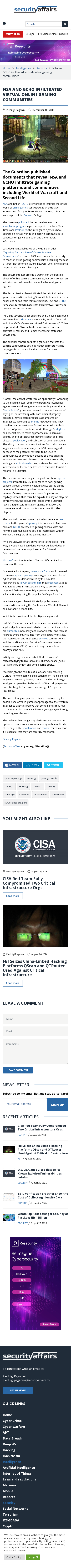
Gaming (31, 778)
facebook (14, 765)
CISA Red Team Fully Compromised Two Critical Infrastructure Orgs (29, 883)
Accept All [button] (33, 1557)
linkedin (35, 765)
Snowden (29, 215)
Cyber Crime (12, 1421)
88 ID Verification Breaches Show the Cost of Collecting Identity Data (43, 1195)
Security (42, 68)
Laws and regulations (19, 1479)
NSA (5, 203)
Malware (9, 1485)
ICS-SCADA (11, 1520)
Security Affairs (12, 746)
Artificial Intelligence (19, 1467)
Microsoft (8, 560)
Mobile (8, 1491)
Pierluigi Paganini (15, 110)
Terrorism (10, 1514)
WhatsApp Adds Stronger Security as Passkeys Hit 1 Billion (43, 1215)
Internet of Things (17, 1473)
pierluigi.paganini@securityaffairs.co (26, 1380)
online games (20, 207)
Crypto (8, 1526)
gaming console (49, 778)
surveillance (58, 794)
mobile (45, 728)
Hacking (23, 786)
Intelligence (23, 68)
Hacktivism (11, 1456)
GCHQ (25, 203)
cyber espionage (24, 575)
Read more (12, 896)
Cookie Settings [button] (14, 1557)
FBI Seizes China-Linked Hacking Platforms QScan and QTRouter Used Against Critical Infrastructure (35, 967)
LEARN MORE (18, 1390)
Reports (22, 1202)
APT (20, 1158)
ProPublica (21, 230)
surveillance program (14, 226)
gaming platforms (40, 571)
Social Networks (15, 1508)
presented (53, 582)
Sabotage (9, 794)
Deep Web (10, 1444)
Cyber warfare (14, 1427)
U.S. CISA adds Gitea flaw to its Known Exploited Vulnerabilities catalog (40, 1173)
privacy (33, 523)
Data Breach (12, 1438)
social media (29, 728)
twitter (55, 765)
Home (7, 68)
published (23, 222)
